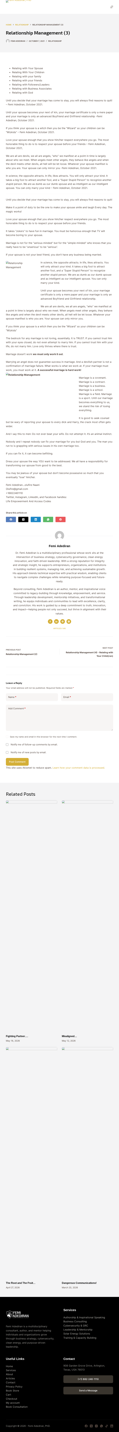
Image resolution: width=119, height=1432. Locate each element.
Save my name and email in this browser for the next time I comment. (43, 736)
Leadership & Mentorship (78, 1329)
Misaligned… (69, 1036)
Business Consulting (75, 1321)
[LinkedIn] (36, 519)
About (9, 1374)
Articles (10, 1378)
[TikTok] (106, 1426)
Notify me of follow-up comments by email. (34, 744)
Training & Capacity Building (79, 1337)
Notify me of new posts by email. (28, 752)
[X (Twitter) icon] (68, 621)
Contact (10, 1382)
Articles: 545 (59, 628)
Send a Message (88, 1390)
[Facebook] (11, 519)
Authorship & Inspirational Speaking (84, 1317)
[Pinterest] (60, 519)
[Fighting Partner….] (31, 915)
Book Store (12, 1390)
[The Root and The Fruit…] (31, 1162)
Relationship (55, 41)
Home (9, 1366)
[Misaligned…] (87, 915)
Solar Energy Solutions (76, 1333)
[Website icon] (62, 621)
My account (13, 1402)
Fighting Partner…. (17, 1036)
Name (12, 697)
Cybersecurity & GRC (75, 1325)
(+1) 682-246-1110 (88, 1379)
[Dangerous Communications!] (87, 1162)
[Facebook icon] (50, 621)
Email (67, 697)
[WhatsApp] (48, 519)
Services (11, 1370)
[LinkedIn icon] (56, 621)
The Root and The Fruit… (20, 1283)
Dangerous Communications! (79, 1283)
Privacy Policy (14, 1386)
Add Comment (17, 708)
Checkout (11, 1398)
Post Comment (17, 761)
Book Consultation (17, 1406)
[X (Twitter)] (23, 519)
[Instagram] (96, 1426)
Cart (8, 1394)
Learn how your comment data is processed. (79, 767)
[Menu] (111, 7)
